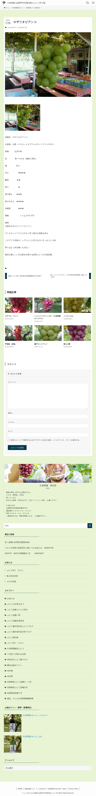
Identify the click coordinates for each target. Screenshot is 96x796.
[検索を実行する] (89, 525)
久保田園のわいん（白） (33, 736)
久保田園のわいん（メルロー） (36, 715)
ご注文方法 (41, 789)
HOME (20, 789)
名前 (10, 413)
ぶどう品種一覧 (13, 615)
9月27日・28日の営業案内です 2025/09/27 (24, 553)
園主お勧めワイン (14, 665)
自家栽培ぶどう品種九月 (17, 687)
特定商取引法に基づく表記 (57, 789)
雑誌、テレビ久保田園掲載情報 (20, 698)
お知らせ (11, 598)
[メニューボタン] (93, 3)
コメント (12, 382)
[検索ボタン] (87, 3)
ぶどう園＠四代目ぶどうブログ (20, 626)
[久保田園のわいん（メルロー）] (12, 723)
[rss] (48, 785)
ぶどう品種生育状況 (15, 620)
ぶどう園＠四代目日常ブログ (19, 631)
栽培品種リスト (30, 789)
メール (11, 422)
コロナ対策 (11, 581)
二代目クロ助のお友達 (16, 654)
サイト (10, 431)
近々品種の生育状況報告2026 (17, 542)
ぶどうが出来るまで (15, 604)
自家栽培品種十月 (14, 693)
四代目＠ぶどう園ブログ (17, 659)
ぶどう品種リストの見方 (17, 609)
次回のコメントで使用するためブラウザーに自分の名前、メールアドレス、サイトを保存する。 (45, 440)
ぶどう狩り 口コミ (15, 570)
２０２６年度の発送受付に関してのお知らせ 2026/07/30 (29, 547)
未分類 (10, 670)
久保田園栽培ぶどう (15, 648)
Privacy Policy (73, 789)
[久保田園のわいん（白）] (12, 744)
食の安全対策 (12, 576)
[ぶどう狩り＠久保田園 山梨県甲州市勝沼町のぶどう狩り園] (23, 3)
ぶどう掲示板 (12, 637)
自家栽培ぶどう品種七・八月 (19, 681)
